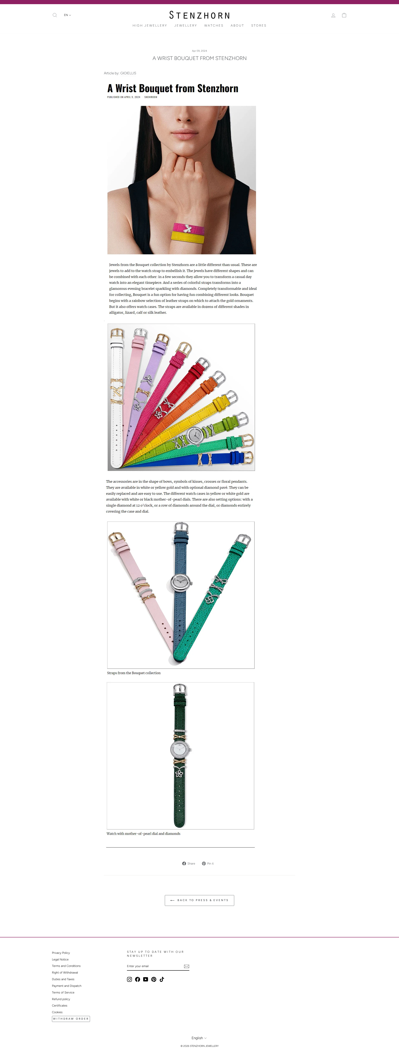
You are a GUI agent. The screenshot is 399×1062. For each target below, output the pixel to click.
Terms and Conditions (66, 966)
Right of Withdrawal (65, 972)
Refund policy (61, 999)
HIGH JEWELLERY (150, 25)
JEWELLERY (185, 25)
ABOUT (237, 25)
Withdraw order (71, 1018)
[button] (67, 15)
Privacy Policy (61, 953)
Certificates (59, 1005)
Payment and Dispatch (66, 986)
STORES (259, 25)
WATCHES (214, 25)
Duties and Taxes (63, 979)
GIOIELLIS (128, 73)
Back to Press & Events (202, 900)
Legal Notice (60, 959)
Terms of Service (63, 992)
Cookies (57, 1012)
